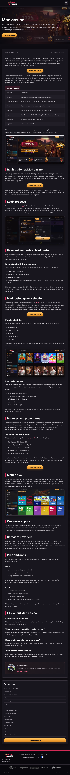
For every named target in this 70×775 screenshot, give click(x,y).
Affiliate (21, 754)
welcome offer (32, 438)
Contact (27, 754)
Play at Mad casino (35, 70)
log (23, 206)
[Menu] (66, 3)
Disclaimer (40, 754)
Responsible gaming (28, 757)
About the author (22, 671)
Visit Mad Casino (9, 35)
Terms (37, 757)
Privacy (46, 754)
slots (37, 303)
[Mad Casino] (12, 3)
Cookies (33, 754)
